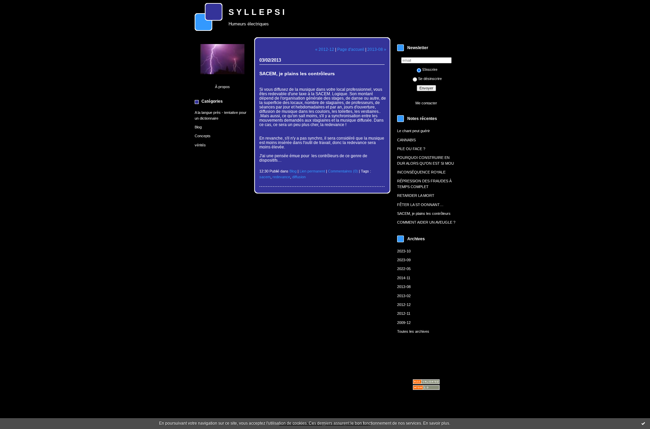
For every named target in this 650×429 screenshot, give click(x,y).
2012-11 (403, 313)
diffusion (299, 177)
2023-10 (404, 251)
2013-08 (404, 287)
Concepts (203, 136)
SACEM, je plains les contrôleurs (424, 213)
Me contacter (426, 103)
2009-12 (404, 323)
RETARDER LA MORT (415, 195)
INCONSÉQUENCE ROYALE (421, 172)
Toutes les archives (413, 331)
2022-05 (404, 269)
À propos (222, 87)
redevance (281, 177)
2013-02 (404, 296)
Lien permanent (312, 171)
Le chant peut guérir (413, 131)
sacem (264, 177)
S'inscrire (429, 69)
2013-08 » (376, 49)
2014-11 (403, 278)
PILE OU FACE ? (411, 149)
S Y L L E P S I (257, 12)
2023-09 (404, 260)
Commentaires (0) (343, 171)
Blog (198, 127)
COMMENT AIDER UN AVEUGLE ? (426, 222)
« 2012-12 (324, 49)
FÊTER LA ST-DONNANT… (420, 205)
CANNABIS (406, 140)
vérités (200, 145)
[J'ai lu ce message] (643, 423)
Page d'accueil (350, 49)
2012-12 (404, 305)
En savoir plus (436, 423)
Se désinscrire (430, 79)
